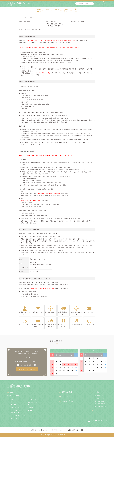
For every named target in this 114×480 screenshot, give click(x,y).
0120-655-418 (35, 271)
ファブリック (15, 412)
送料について (99, 395)
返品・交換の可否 (25, 21)
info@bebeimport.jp (36, 268)
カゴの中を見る (68, 401)
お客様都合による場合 (53, 26)
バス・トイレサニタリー (18, 415)
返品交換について (100, 403)
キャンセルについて (101, 406)
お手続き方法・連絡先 (77, 21)
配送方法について (100, 398)
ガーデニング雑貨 (16, 410)
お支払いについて (100, 401)
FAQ (96, 410)
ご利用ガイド (100, 392)
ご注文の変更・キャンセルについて (30, 29)
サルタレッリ (32, 399)
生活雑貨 (13, 404)
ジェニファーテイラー (34, 402)
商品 (12, 392)
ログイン (65, 396)
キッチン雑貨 (15, 418)
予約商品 (30, 407)
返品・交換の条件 (51, 21)
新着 (29, 404)
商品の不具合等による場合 (55, 24)
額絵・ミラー (15, 407)
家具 (12, 399)
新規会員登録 (67, 392)
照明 (12, 402)
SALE (30, 410)
